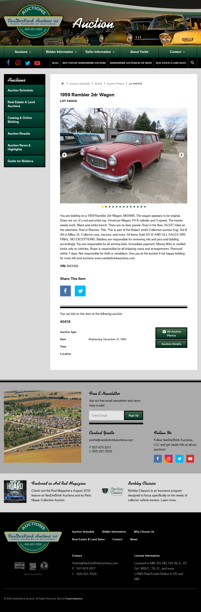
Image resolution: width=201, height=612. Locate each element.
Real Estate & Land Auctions (21, 104)
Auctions (23, 52)
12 (141, 207)
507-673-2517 (101, 447)
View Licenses (33, 574)
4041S (98, 83)
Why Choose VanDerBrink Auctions (84, 63)
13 (145, 207)
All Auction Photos (171, 333)
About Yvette (139, 52)
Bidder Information (62, 52)
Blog (55, 63)
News (133, 539)
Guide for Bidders (20, 161)
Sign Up (134, 415)
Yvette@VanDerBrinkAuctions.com (95, 563)
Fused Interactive (73, 598)
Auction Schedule (20, 90)
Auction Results (19, 133)
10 (134, 207)
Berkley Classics (142, 483)
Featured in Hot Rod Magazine (58, 483)
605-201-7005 (102, 451)
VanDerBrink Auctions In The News (131, 63)
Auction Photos (115, 83)
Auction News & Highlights (19, 147)
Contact (178, 52)
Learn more (168, 500)
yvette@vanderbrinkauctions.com (111, 440)
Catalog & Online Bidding (20, 120)
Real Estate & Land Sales (171, 63)
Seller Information (100, 52)
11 (138, 207)
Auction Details (171, 344)
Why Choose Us (144, 531)
